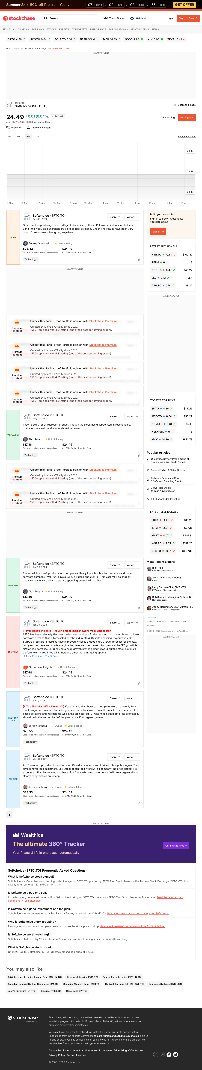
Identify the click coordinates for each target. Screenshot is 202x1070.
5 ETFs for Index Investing (165, 498)
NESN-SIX (87, 39)
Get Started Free (174, 845)
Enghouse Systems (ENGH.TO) (165, 984)
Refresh (59, 116)
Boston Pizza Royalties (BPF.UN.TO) (122, 977)
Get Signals (186, 117)
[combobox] (69, 18)
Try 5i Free (51, 656)
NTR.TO (162, 254)
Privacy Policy (57, 1055)
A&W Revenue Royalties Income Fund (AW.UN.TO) (35, 977)
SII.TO (15, 39)
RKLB (160, 520)
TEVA (174, 39)
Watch (130, 216)
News (155, 29)
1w (9, 136)
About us (150, 621)
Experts (64, 29)
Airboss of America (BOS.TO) (82, 977)
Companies (55, 1050)
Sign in (156, 231)
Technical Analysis (41, 127)
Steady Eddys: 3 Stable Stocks (168, 470)
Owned (58, 725)
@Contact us (135, 1050)
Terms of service (76, 1055)
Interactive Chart (187, 136)
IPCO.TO (38, 39)
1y (38, 136)
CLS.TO (161, 551)
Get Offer (184, 5)
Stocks (51, 29)
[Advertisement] (101, 77)
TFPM (158, 262)
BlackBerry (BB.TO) (51, 991)
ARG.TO (161, 285)
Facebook (151, 625)
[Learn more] (139, 259)
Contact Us (175, 621)
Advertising (120, 1050)
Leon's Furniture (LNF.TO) (22, 991)
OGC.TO (162, 270)
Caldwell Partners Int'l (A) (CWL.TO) (124, 984)
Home (6, 29)
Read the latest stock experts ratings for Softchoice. (138, 913)
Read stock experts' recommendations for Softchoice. (132, 926)
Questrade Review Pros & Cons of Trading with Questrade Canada (170, 460)
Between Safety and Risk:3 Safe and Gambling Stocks (167, 480)
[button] (38, 243)
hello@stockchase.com (97, 1043)
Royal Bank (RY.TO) (76, 991)
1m (18, 136)
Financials (16, 127)
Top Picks (38, 29)
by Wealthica (182, 631)
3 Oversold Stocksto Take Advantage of (163, 489)
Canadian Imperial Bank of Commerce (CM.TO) (33, 984)
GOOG (132, 39)
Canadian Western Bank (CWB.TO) (81, 984)
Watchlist (141, 18)
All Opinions (21, 29)
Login (170, 18)
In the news (105, 1050)
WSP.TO (161, 543)
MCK (110, 39)
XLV (153, 39)
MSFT (160, 535)
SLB (159, 277)
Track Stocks (116, 18)
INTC (160, 527)
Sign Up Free (186, 18)
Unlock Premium (32, 656)
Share (113, 216)
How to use (162, 621)
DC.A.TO (63, 39)
